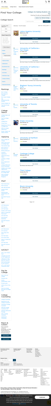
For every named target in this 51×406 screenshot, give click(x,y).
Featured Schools (6, 84)
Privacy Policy (15, 403)
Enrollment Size (5, 66)
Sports (3, 81)
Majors (4, 53)
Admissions (5, 63)
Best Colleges (4, 92)
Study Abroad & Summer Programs (26, 6)
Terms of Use (23, 403)
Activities (4, 72)
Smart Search (5, 35)
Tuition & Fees (5, 60)
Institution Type (5, 75)
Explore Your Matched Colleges (43, 17)
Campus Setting (5, 78)
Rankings (4, 69)
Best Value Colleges (5, 97)
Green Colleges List (5, 103)
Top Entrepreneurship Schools (5, 100)
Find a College (5, 6)
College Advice (13, 6)
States (3, 50)
